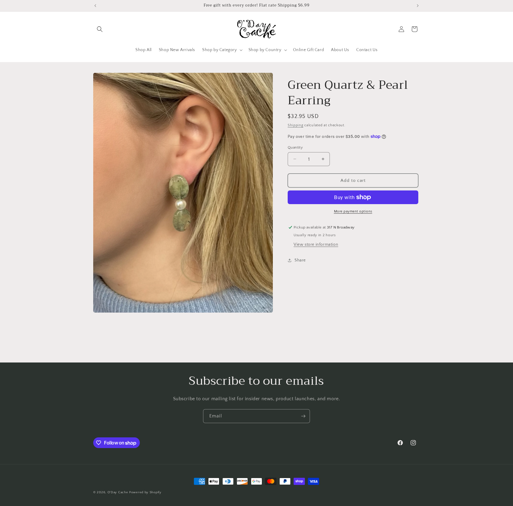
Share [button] (300, 260)
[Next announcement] (417, 5)
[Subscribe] (303, 416)
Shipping (295, 125)
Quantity (295, 147)
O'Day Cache (117, 492)
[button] (99, 29)
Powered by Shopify (145, 492)
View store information (316, 244)
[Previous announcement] (95, 5)
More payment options (353, 211)
